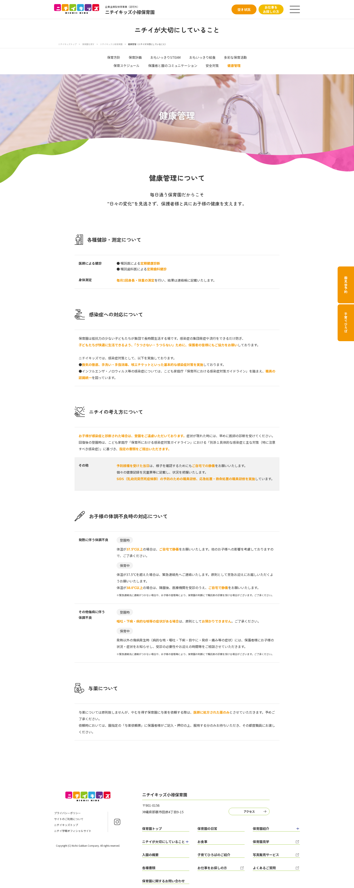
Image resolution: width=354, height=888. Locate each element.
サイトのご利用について (68, 819)
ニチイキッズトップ (67, 44)
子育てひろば (345, 322)
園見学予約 (345, 284)
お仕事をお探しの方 (271, 9)
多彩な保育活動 (235, 57)
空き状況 (244, 9)
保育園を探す (88, 44)
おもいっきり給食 (202, 57)
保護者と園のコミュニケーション (172, 65)
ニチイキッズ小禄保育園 (111, 44)
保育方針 (113, 57)
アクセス (249, 811)
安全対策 (212, 65)
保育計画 (135, 57)
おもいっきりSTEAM (165, 57)
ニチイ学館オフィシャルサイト (72, 831)
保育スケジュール (126, 65)
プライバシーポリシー (67, 813)
